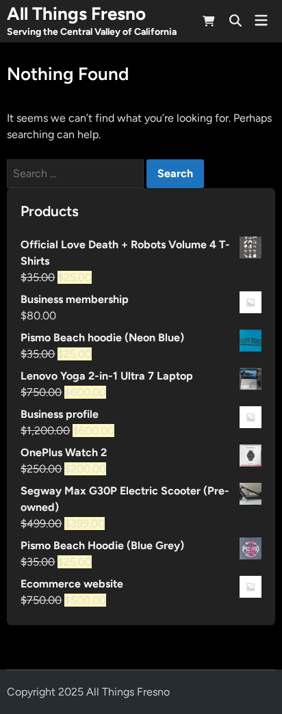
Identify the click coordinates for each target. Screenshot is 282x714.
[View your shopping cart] (208, 23)
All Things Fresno (76, 14)
